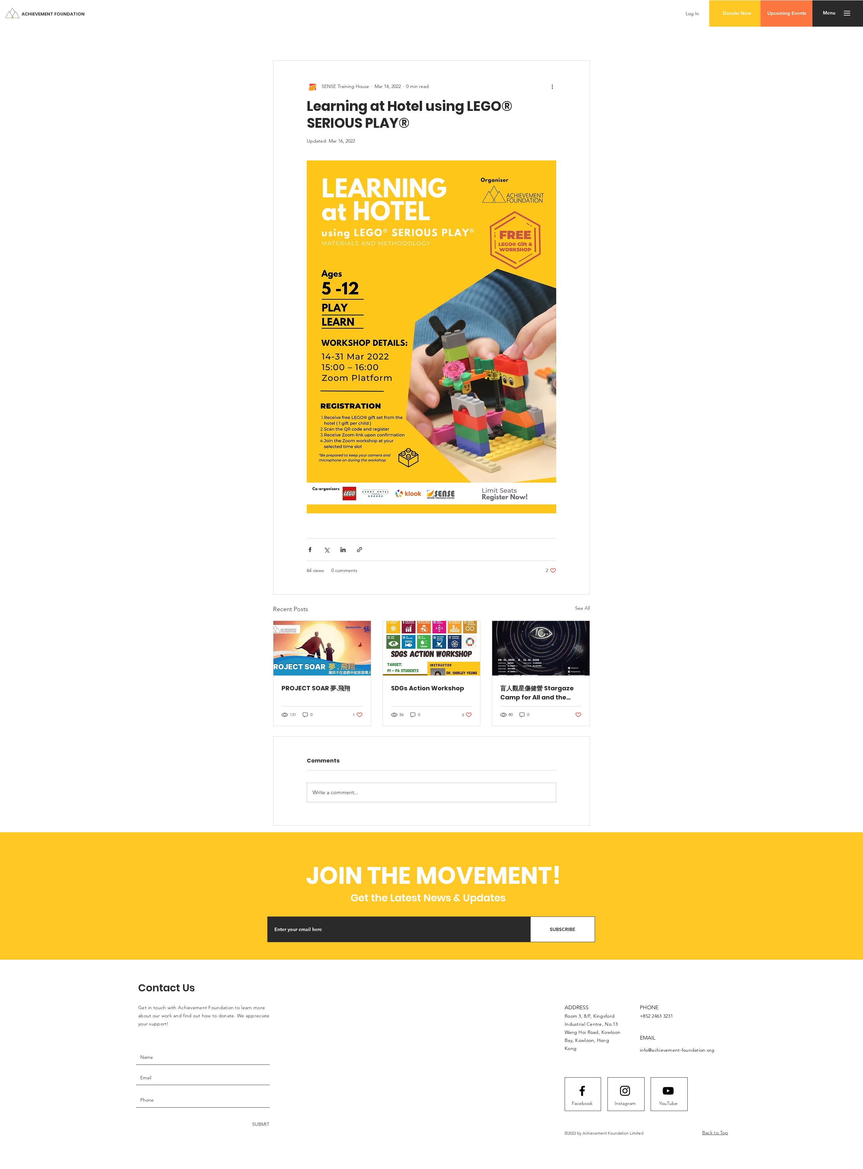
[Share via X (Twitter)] (326, 549)
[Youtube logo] (668, 1091)
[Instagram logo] (625, 1091)
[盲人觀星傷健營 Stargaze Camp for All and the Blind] (541, 648)
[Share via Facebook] (310, 549)
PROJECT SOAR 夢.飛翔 (315, 688)
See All (582, 608)
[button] (736, 13)
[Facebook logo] (582, 1091)
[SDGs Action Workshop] (431, 648)
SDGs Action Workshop (427, 688)
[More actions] (552, 86)
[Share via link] (359, 549)
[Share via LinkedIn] (343, 549)
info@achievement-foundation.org (677, 1050)
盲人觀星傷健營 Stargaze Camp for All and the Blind (537, 693)
